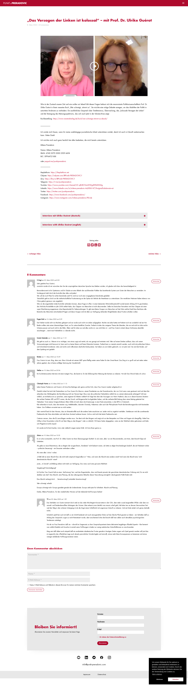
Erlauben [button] (176, 679)
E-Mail (99, 629)
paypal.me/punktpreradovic (55, 161)
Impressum (86, 674)
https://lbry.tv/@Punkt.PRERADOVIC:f (60, 179)
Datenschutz (102, 674)
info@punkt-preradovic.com (94, 665)
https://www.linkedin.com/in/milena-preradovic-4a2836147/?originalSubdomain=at (80, 188)
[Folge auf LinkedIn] (86, 657)
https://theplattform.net (60, 172)
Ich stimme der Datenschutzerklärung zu (113, 637)
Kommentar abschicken (35, 589)
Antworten (156, 281)
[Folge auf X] (94, 657)
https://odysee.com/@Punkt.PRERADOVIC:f (65, 175)
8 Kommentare (44, 25)
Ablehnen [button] (159, 679)
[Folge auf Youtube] (78, 657)
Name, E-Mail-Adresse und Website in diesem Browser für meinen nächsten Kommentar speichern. (63, 585)
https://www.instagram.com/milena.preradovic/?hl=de (70, 198)
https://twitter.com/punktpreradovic (61, 191)
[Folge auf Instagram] (109, 657)
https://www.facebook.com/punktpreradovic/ (67, 195)
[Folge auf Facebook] (101, 657)
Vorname (100, 614)
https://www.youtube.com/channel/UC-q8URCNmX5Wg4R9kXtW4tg (75, 185)
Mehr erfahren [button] (157, 674)
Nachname (101, 622)
